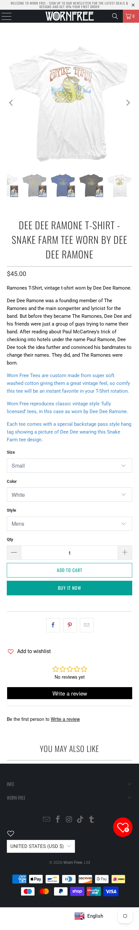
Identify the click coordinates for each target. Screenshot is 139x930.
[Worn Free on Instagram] (69, 820)
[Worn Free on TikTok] (80, 820)
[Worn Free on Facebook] (58, 820)
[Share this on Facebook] (53, 625)
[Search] (115, 16)
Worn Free (72, 862)
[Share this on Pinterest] (70, 625)
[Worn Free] (69, 16)
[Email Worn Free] (47, 820)
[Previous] (11, 102)
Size (11, 452)
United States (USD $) (37, 846)
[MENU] (3, 16)
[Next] (127, 102)
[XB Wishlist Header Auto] (14, 833)
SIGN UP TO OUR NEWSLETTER (70, 3)
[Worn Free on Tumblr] (92, 820)
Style (11, 510)
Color (12, 481)
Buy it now (69, 587)
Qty (10, 539)
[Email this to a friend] (87, 625)
